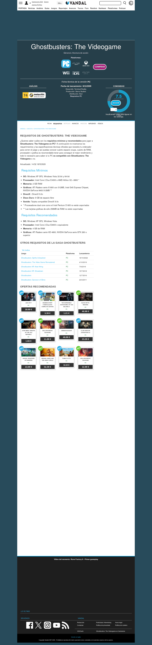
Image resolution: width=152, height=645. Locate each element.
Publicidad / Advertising (103, 622)
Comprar (100, 67)
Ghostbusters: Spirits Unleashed (33, 258)
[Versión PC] (66, 64)
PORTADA (23, 8)
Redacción (80, 622)
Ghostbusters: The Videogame (76, 46)
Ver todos (26, 250)
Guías (47, 8)
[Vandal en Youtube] (56, 625)
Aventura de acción (80, 52)
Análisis (39, 8)
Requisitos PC (76, 96)
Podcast (122, 8)
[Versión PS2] (76, 63)
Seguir (115, 103)
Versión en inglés (76, 637)
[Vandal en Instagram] (47, 625)
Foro (87, 8)
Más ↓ (60, 3)
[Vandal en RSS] (65, 625)
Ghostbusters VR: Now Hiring (32, 266)
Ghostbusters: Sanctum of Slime (33, 280)
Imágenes (92, 123)
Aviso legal (118, 622)
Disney (46, 2)
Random (93, 8)
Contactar (80, 625)
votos (118, 115)
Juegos (54, 8)
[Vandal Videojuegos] (76, 3)
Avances (72, 8)
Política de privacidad (103, 625)
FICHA (49, 123)
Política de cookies (121, 625)
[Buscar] (125, 3)
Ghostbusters (26, 275)
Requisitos (57, 124)
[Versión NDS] (76, 72)
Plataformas (112, 8)
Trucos (80, 8)
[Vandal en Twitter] (38, 625)
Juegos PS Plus (37, 5)
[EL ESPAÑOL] (131, 3)
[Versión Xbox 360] (86, 63)
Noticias (31, 8)
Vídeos (100, 123)
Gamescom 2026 (37, 2)
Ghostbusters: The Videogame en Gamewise (110, 631)
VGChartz (80, 631)
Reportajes (63, 8)
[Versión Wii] (66, 72)
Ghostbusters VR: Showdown (32, 271)
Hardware (102, 8)
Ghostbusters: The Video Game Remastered (38, 262)
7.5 (119, 96)
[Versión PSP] (86, 72)
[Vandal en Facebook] (29, 625)
